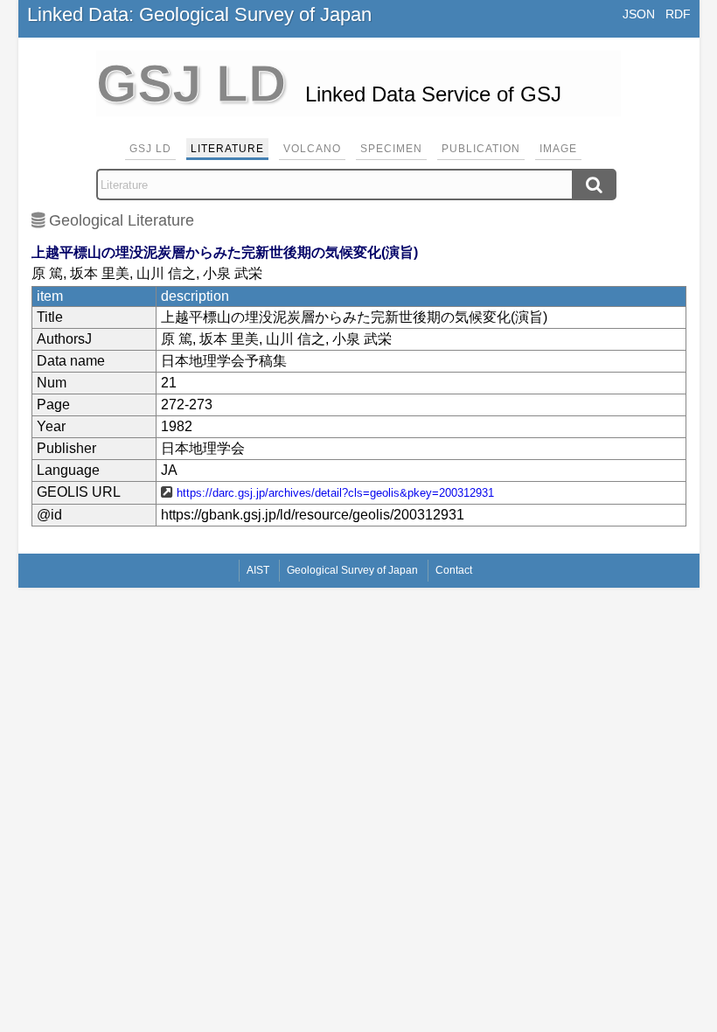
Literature (227, 149)
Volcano (312, 149)
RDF (678, 14)
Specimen (391, 149)
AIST (258, 570)
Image (558, 149)
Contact (453, 570)
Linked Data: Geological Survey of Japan (199, 14)
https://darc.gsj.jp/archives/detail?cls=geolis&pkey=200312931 (335, 492)
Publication (481, 149)
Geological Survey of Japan (352, 570)
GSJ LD (150, 149)
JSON (639, 14)
